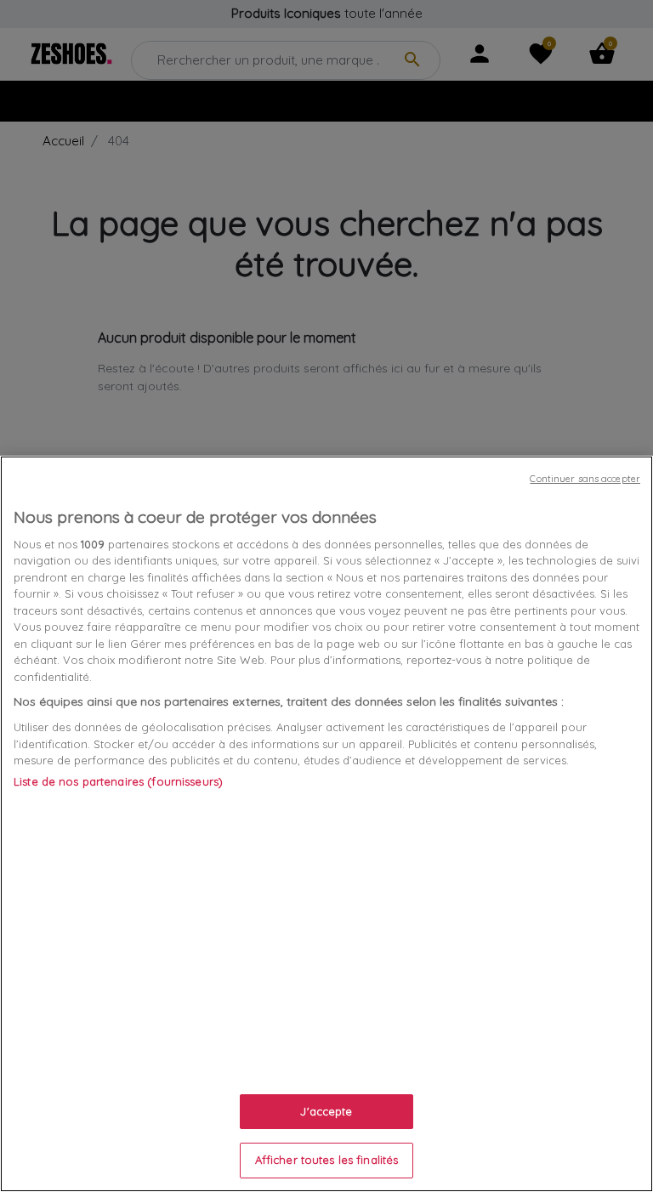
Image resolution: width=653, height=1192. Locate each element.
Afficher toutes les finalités (327, 1159)
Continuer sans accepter (585, 479)
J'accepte (326, 1111)
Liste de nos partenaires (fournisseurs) (118, 781)
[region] (326, 824)
